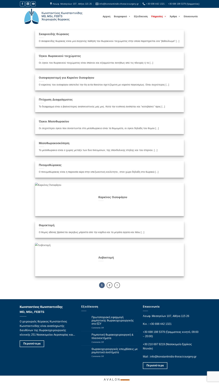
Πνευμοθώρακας (50, 165)
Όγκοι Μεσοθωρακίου (54, 121)
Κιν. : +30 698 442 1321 (157, 323)
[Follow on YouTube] (33, 3)
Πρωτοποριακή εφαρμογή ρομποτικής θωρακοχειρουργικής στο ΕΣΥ (113, 320)
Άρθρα (173, 16)
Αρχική (107, 16)
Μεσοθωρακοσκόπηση (54, 143)
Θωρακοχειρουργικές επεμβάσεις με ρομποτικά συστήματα (115, 351)
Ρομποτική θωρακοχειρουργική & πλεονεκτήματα (112, 336)
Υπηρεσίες (157, 16)
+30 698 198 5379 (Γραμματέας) (183, 4)
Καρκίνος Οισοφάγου (112, 197)
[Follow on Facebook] (22, 3)
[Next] (117, 285)
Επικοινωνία (191, 16)
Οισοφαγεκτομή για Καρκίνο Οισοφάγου (66, 77)
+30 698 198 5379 (154, 331)
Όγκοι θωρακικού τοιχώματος (60, 56)
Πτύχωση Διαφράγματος (56, 99)
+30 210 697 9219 (154, 344)
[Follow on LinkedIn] (27, 3)
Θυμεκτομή (46, 225)
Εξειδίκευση (141, 16)
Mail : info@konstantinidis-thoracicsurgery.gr (169, 356)
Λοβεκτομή (106, 257)
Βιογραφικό (120, 16)
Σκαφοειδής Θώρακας (54, 34)
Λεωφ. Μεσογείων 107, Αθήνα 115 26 (166, 316)
